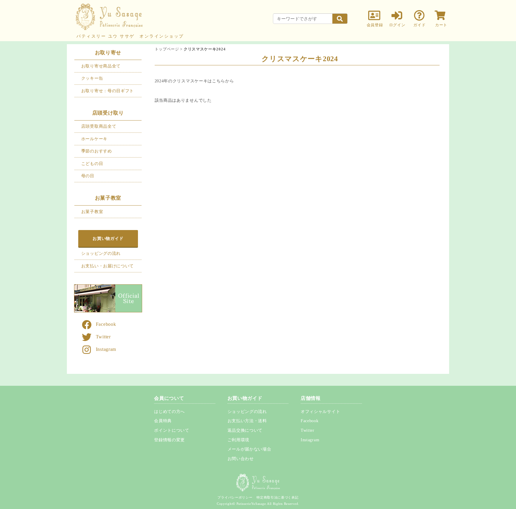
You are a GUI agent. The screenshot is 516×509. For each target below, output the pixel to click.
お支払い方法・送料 (247, 421)
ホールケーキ (94, 138)
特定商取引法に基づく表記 (277, 497)
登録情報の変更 (169, 440)
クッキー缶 (92, 78)
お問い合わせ (241, 458)
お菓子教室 (92, 211)
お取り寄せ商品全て (101, 66)
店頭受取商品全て (98, 126)
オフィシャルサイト (320, 411)
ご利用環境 (239, 440)
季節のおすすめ (96, 151)
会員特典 (163, 421)
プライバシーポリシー (234, 497)
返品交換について (245, 430)
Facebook (106, 324)
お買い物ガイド (108, 238)
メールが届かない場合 (249, 449)
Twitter (103, 336)
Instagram (106, 349)
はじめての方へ (169, 411)
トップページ (167, 49)
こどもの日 (92, 163)
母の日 (87, 175)
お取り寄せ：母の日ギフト (107, 90)
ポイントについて (171, 430)
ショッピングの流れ (101, 253)
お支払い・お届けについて (107, 265)
